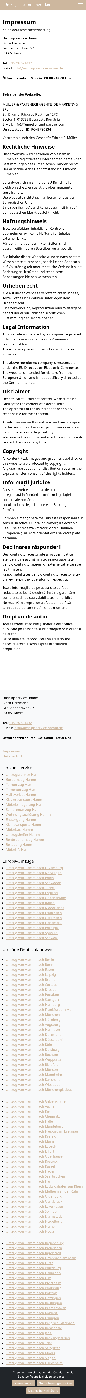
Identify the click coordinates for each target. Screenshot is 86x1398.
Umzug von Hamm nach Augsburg (33, 1024)
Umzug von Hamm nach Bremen (31, 979)
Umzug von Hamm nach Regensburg (35, 1243)
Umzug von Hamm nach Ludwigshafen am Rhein (44, 1186)
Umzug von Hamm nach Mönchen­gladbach (40, 1089)
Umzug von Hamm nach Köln (29, 1044)
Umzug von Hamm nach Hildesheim (34, 1363)
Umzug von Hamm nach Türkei (30, 888)
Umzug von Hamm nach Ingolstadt (33, 1253)
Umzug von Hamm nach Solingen (32, 1211)
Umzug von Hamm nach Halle (29, 1121)
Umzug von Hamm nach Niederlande (35, 908)
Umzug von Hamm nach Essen (30, 969)
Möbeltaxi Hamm (19, 829)
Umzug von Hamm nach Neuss (30, 1231)
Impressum (12, 751)
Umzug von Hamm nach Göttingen (33, 1298)
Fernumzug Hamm (20, 784)
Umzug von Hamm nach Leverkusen (34, 1206)
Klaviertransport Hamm (24, 799)
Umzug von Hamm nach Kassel (30, 1166)
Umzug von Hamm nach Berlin (30, 959)
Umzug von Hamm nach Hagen (30, 1171)
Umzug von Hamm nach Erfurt (30, 1151)
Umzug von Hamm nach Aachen (31, 1106)
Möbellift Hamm (19, 849)
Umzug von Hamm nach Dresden (32, 989)
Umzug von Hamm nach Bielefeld (32, 1064)
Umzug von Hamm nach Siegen (31, 1358)
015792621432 (20, 63)
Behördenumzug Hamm (25, 839)
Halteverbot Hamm (21, 794)
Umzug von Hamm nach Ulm (28, 1278)
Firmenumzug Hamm (22, 789)
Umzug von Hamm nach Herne (30, 1226)
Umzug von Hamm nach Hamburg (33, 1004)
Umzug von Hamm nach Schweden (33, 883)
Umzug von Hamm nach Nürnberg (33, 1019)
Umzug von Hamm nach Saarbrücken (35, 1176)
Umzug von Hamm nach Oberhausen (35, 1156)
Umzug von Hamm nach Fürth (29, 1263)
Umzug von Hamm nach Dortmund (34, 1034)
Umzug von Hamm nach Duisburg (33, 1049)
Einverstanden (23, 1383)
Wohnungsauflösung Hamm (28, 814)
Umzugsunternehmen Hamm (29, 5)
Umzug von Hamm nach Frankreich (34, 913)
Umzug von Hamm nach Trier (29, 1343)
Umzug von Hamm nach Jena (29, 1333)
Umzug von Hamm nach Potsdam (32, 994)
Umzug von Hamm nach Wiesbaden (34, 1084)
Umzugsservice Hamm (24, 774)
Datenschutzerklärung (43, 1390)
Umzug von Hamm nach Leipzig (31, 974)
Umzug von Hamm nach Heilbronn (33, 1273)
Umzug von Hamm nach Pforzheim (33, 1283)
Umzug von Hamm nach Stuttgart (32, 999)
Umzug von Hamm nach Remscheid (34, 1328)
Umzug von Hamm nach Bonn (29, 964)
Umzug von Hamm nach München (33, 1014)
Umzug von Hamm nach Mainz (30, 1141)
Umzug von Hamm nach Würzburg (33, 1268)
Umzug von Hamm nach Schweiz (32, 938)
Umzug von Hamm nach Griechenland (36, 898)
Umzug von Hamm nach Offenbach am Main (41, 1258)
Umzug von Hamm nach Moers (30, 1353)
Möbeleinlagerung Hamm (26, 804)
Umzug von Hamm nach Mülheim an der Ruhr (42, 1191)
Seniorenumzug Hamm (24, 809)
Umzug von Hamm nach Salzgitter (33, 1348)
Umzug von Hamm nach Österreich (34, 918)
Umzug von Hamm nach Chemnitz (33, 1116)
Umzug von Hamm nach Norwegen (34, 873)
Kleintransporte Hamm (24, 824)
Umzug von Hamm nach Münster (32, 1069)
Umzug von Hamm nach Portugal (32, 928)
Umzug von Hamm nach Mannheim (34, 1074)
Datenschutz (13, 756)
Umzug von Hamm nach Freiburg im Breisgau (42, 1131)
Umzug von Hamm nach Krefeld (31, 1136)
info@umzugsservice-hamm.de (38, 68)
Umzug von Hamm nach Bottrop (31, 1293)
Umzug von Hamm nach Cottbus (31, 984)
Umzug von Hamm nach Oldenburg (34, 1196)
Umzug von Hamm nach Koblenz (32, 1313)
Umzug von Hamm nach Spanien (32, 933)
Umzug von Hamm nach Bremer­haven (36, 1308)
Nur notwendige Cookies (55, 1383)
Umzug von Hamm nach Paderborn (34, 1248)
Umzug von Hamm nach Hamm (31, 1181)
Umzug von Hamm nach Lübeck (31, 1146)
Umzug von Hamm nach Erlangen (32, 1318)
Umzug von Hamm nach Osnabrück (34, 1201)
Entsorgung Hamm (21, 819)
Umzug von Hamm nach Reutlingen (34, 1303)
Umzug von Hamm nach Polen (30, 878)
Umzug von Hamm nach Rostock (32, 1161)
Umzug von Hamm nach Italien (30, 903)
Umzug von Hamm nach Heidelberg (34, 1221)
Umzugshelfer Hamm (23, 834)
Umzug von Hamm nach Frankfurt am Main (40, 1009)
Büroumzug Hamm (21, 779)
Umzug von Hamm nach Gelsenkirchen (37, 1101)
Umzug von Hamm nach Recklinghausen (38, 1338)
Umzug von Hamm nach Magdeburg (35, 1126)
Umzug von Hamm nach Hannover (33, 1029)
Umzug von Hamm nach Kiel (28, 1111)
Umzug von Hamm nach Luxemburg (34, 868)
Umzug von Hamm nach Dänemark (34, 923)
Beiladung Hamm (19, 844)
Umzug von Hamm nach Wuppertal (34, 1059)
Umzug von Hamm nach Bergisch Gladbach (40, 1323)
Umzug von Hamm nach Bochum (32, 1054)
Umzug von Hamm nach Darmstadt (34, 1216)
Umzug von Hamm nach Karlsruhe (33, 1079)
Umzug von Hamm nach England (32, 893)
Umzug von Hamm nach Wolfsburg (34, 1288)
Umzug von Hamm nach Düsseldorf (34, 1039)
